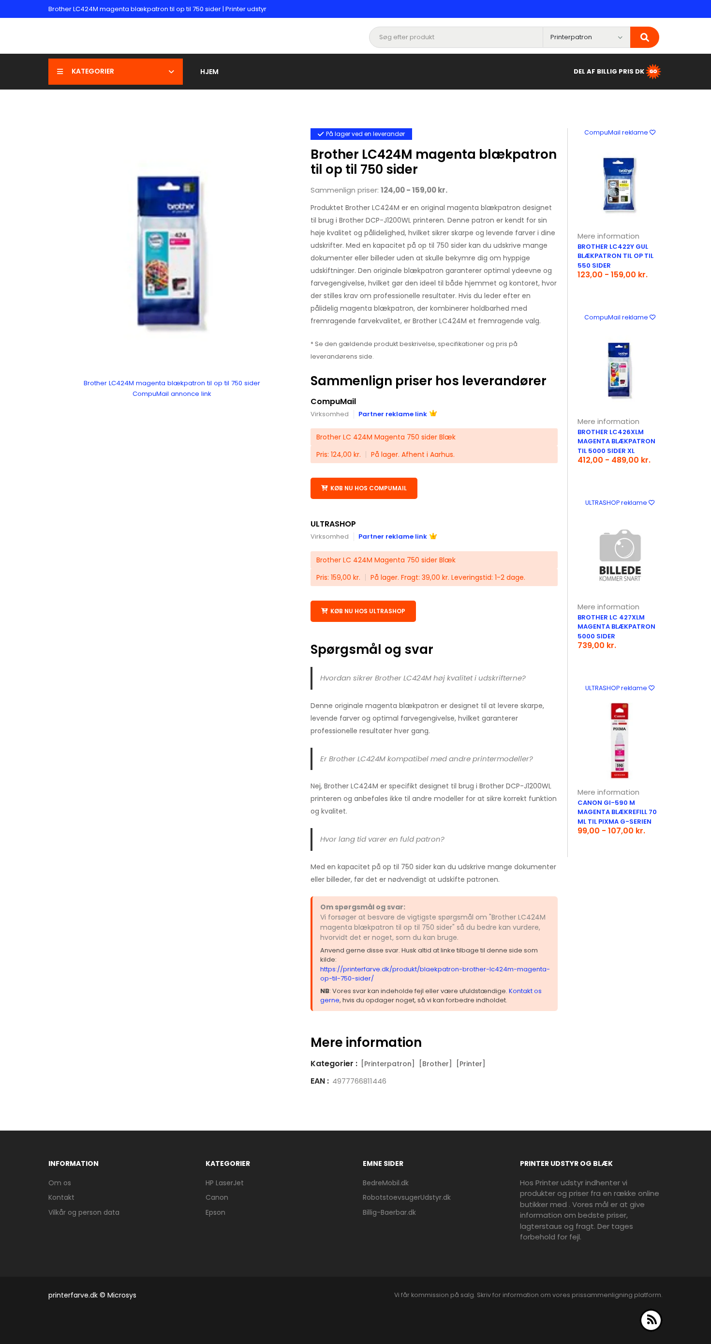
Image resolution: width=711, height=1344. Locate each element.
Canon (217, 1197)
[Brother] (435, 1064)
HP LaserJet (225, 1183)
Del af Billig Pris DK (609, 71)
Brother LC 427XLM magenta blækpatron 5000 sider (616, 627)
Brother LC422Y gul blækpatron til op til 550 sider (615, 256)
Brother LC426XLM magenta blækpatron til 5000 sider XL (616, 441)
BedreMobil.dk (386, 1183)
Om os (59, 1183)
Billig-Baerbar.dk (389, 1212)
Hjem (209, 71)
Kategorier (93, 71)
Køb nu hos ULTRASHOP (367, 611)
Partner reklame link (392, 414)
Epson (215, 1212)
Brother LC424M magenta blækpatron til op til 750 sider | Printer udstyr (157, 9)
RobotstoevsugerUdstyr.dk (407, 1197)
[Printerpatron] (388, 1064)
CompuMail (333, 401)
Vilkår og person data (83, 1212)
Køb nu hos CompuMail (368, 488)
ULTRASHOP (333, 523)
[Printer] (471, 1064)
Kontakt (61, 1197)
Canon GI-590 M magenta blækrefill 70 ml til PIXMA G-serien (617, 812)
